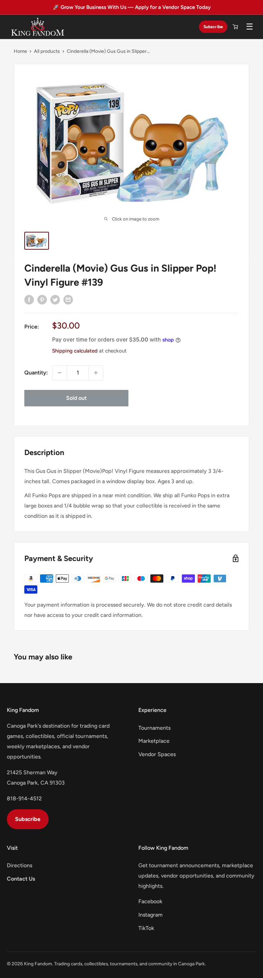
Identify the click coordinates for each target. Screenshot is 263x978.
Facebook (150, 901)
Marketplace (154, 741)
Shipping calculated (75, 351)
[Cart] (235, 26)
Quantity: (36, 372)
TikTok (146, 928)
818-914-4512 (24, 798)
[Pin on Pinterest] (42, 299)
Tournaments (154, 728)
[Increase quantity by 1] (96, 373)
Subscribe (213, 26)
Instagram (150, 914)
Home (20, 51)
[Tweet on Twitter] (55, 299)
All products (47, 51)
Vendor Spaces (157, 754)
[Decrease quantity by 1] (59, 373)
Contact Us (21, 878)
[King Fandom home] (37, 26)
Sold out (76, 398)
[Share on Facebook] (29, 299)
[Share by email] (68, 299)
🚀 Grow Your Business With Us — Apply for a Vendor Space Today (132, 7)
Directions (19, 865)
